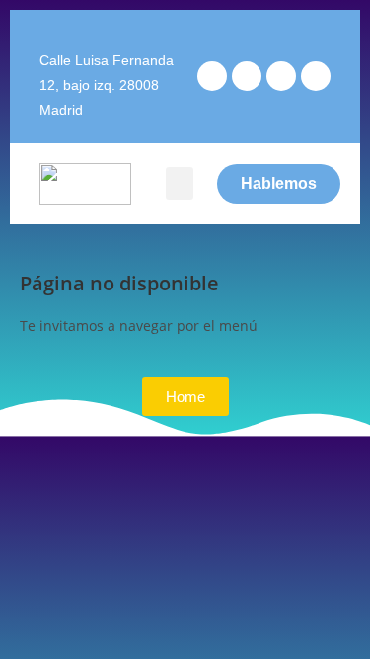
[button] (179, 183)
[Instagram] (212, 76)
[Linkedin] (246, 76)
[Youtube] (281, 76)
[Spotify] (316, 76)
